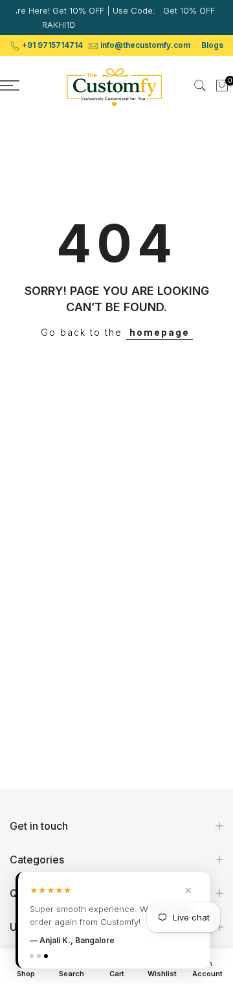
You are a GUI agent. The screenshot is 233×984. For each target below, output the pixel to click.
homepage (159, 332)
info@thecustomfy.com (145, 45)
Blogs (212, 45)
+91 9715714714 (52, 45)
